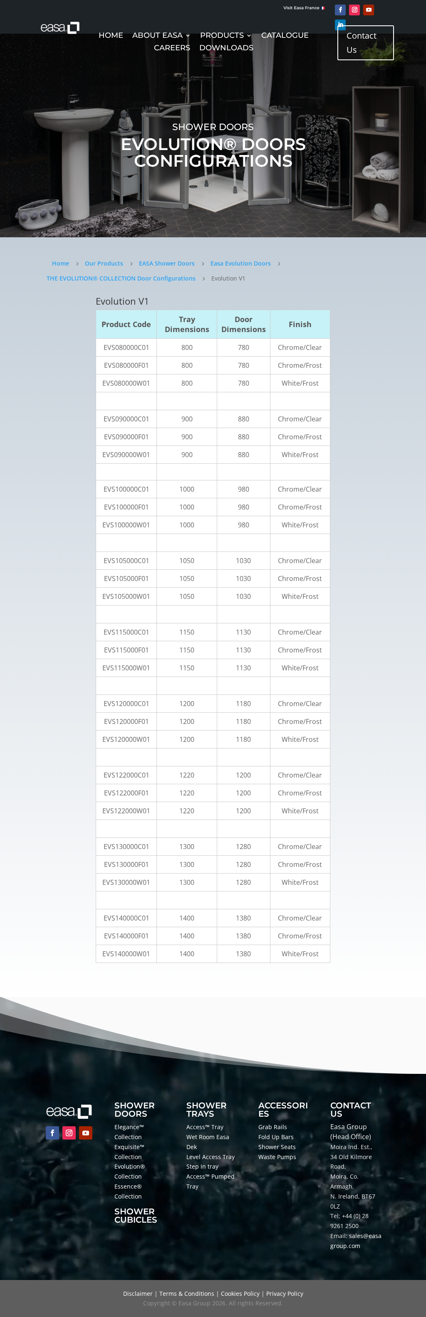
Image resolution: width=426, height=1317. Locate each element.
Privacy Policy (284, 1293)
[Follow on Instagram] (354, 10)
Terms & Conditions (186, 1293)
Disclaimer (138, 1293)
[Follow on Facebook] (340, 10)
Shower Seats (277, 1147)
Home (111, 36)
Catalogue (285, 36)
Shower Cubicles (135, 1215)
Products (222, 36)
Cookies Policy (240, 1293)
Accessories (283, 1109)
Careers (172, 48)
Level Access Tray (210, 1157)
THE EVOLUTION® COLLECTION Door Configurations (121, 278)
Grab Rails (272, 1127)
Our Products (104, 263)
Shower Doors (134, 1109)
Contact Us (361, 42)
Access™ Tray (204, 1127)
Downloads (226, 48)
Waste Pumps (277, 1157)
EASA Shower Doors (167, 263)
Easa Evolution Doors (241, 263)
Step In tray (202, 1166)
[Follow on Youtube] (368, 10)
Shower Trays (206, 1109)
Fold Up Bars (276, 1137)
